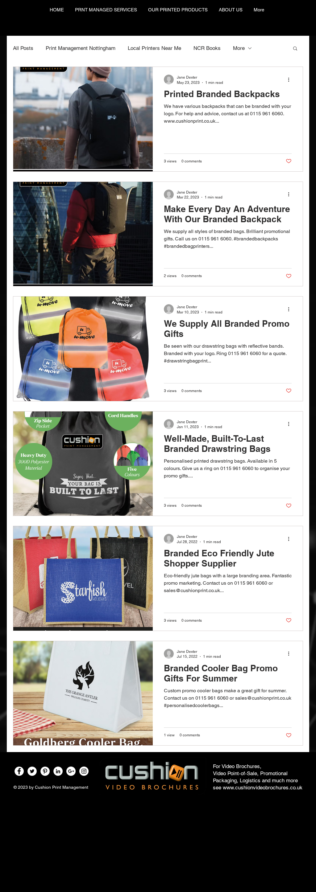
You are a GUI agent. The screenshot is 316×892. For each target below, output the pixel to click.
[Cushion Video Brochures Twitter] (32, 771)
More (239, 48)
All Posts (23, 48)
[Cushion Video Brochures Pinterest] (45, 771)
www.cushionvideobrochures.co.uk (262, 787)
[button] (295, 49)
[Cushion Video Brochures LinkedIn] (58, 771)
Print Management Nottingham (80, 48)
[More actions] (290, 79)
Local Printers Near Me (154, 48)
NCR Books (207, 48)
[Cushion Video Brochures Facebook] (19, 771)
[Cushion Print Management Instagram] (84, 771)
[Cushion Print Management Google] (71, 771)
